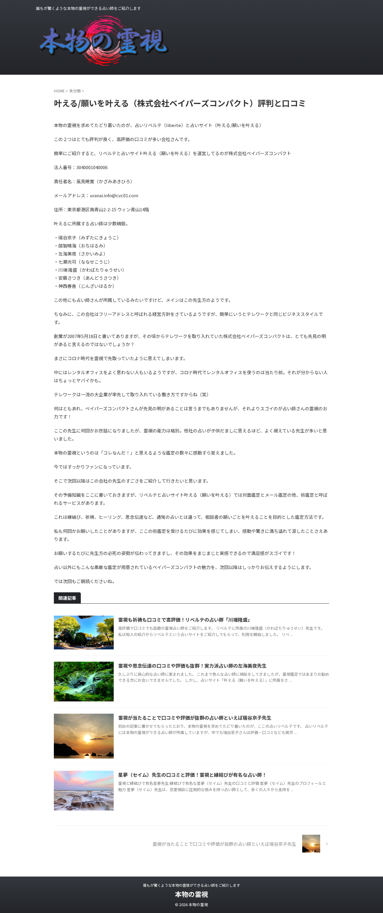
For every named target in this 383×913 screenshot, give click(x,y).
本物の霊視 (191, 894)
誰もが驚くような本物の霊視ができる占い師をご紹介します (191, 885)
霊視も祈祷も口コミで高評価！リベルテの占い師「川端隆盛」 (185, 619)
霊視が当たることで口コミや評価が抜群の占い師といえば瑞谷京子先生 (194, 717)
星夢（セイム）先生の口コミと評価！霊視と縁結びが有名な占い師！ (192, 774)
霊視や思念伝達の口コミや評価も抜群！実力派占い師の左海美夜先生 (192, 665)
